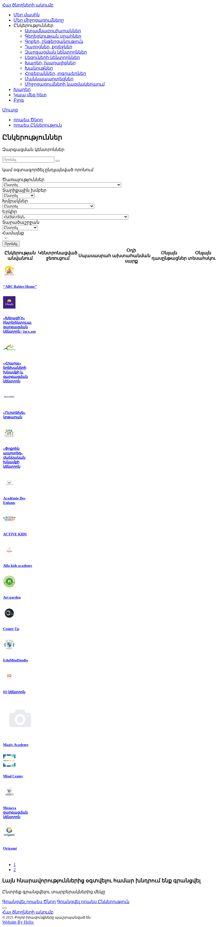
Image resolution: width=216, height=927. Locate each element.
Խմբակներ (15, 200)
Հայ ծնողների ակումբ (27, 5)
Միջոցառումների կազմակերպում (65, 84)
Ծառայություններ (23, 179)
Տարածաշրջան (20, 222)
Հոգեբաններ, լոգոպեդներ (55, 73)
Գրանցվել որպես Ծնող (29, 901)
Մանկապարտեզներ (49, 78)
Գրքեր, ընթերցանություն (54, 41)
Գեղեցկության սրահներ (53, 36)
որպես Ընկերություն (38, 125)
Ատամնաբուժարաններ (53, 30)
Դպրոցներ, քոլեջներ (48, 46)
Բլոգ (19, 100)
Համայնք (13, 232)
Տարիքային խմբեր (24, 190)
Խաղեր (22, 89)
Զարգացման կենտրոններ (56, 52)
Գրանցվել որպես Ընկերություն (93, 901)
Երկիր (9, 211)
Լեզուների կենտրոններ (52, 57)
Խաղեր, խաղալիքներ (50, 62)
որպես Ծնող (28, 119)
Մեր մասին (27, 14)
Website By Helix (18, 922)
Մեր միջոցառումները (39, 20)
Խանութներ (39, 68)
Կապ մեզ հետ (30, 94)
